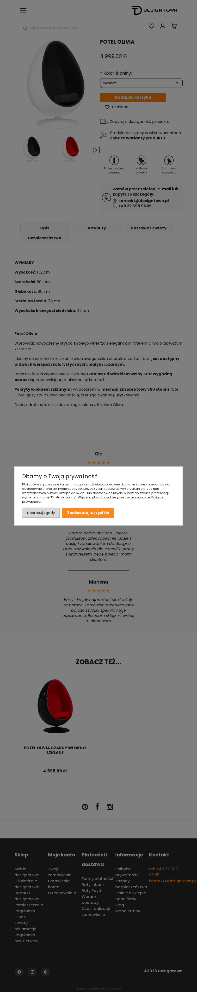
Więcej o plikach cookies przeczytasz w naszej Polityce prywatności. (93, 499)
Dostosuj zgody (41, 512)
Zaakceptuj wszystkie (88, 512)
